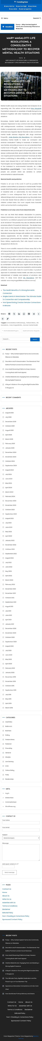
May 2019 (8, 699)
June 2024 (8, 479)
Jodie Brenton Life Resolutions (19, 137)
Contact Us (6, 889)
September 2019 (10, 690)
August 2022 (9, 558)
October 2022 (10, 549)
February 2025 (10, 444)
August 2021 (9, 606)
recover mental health (30, 325)
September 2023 (11, 514)
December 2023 (10, 501)
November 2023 (10, 505)
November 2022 (10, 545)
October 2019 (9, 686)
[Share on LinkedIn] (19, 314)
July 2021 (8, 611)
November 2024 (10, 457)
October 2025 (10, 426)
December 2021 (10, 589)
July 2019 (8, 695)
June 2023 (8, 527)
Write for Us (6, 899)
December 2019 (10, 677)
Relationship (9, 779)
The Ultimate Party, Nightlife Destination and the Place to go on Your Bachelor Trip (20, 980)
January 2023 (9, 540)
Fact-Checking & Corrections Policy (15, 916)
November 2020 (10, 633)
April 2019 (8, 703)
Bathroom (8, 726)
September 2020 (11, 642)
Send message (9, 872)
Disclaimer (6, 909)
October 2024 (10, 461)
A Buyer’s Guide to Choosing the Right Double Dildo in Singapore (22, 386)
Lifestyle (8, 757)
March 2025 (9, 439)
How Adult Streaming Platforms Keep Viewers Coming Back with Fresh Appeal (20, 370)
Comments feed (10, 802)
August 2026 (9, 413)
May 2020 (8, 659)
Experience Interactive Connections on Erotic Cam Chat (22, 987)
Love (6, 766)
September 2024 (11, 466)
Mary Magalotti (36, 108)
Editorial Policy (7, 913)
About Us (5, 896)
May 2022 (8, 571)
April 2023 (8, 536)
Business (8, 731)
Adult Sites (8, 722)
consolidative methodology (16, 323)
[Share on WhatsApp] (24, 314)
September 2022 (11, 554)
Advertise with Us (8, 902)
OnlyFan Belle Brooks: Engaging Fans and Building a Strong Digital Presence (22, 378)
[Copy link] (8, 319)
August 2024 (9, 470)
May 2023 (8, 532)
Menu (6, 18)
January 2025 (9, 448)
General (8, 753)
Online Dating (9, 770)
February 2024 (10, 496)
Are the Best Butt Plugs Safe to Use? (12, 331)
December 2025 (10, 422)
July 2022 (8, 562)
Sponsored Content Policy (12, 919)
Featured (8, 744)
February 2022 (10, 584)
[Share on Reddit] (34, 314)
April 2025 (8, 435)
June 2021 (8, 615)
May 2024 (8, 483)
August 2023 (9, 518)
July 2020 (8, 650)
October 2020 (10, 637)
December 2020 (10, 628)
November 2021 (10, 593)
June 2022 (8, 567)
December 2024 (10, 452)
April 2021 (8, 620)
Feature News (30, 323)
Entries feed (9, 798)
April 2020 (8, 664)
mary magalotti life (15, 325)
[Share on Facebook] (9, 314)
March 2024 (9, 492)
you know (33, 6)
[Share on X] (14, 314)
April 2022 (8, 576)
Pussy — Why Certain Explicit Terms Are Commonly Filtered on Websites (27, 27)
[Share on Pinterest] (29, 314)
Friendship (8, 748)
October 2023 (10, 510)
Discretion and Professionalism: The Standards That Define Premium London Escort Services (22, 363)
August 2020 (9, 646)
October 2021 (9, 598)
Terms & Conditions (9, 906)
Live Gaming (9, 761)
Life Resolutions (28, 278)
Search (36, 18)
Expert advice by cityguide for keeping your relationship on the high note (32, 331)
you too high (22, 6)
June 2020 (8, 655)
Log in (7, 793)
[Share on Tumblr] (39, 314)
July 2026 (8, 417)
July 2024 (8, 474)
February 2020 (10, 668)
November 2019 (10, 681)
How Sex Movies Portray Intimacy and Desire (20, 994)
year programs (25, 9)
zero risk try (10, 6)
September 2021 (10, 602)
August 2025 (9, 430)
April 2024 (8, 488)
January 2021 (9, 624)
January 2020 (9, 672)
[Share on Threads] (3, 319)
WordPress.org (10, 806)
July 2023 (8, 523)
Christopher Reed (20, 78)
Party (7, 775)
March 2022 (9, 580)
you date (13, 9)
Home (4, 892)
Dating (7, 735)
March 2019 (9, 708)
